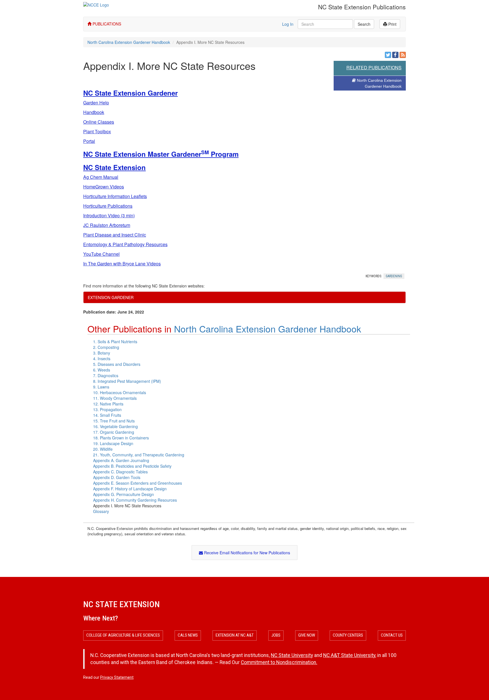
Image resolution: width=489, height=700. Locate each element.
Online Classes (98, 122)
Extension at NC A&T (235, 635)
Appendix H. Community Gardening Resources (135, 500)
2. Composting (106, 347)
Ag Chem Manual (100, 177)
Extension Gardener (111, 297)
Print (391, 24)
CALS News (188, 635)
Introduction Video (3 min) (109, 215)
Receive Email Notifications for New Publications (246, 552)
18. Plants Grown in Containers (121, 438)
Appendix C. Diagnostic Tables (120, 471)
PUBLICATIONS (106, 24)
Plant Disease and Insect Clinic (114, 234)
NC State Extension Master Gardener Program (161, 154)
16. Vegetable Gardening (115, 426)
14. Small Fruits (107, 415)
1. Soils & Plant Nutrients (115, 341)
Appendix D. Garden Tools (116, 477)
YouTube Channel (101, 254)
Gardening (394, 276)
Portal (89, 141)
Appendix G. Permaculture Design (123, 494)
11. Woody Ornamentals (115, 398)
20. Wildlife (103, 449)
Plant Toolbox (97, 131)
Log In (287, 24)
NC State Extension (114, 167)
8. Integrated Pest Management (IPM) (127, 381)
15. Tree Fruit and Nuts (114, 421)
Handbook (93, 112)
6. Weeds (101, 370)
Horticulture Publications (107, 206)
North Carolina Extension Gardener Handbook (128, 42)
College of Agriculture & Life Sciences (123, 635)
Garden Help (96, 102)
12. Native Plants (108, 404)
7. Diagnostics (105, 375)
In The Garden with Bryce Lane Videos (122, 263)
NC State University (292, 655)
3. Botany (101, 353)
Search (364, 24)
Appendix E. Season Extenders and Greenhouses (137, 483)
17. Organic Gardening (113, 432)
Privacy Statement (117, 677)
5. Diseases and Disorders (116, 364)
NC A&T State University (349, 655)
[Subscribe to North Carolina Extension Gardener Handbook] (403, 55)
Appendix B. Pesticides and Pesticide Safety (132, 466)
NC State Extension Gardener (130, 93)
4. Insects (101, 358)
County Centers (348, 635)
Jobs (275, 635)
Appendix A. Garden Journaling (121, 460)
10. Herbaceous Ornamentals (119, 392)
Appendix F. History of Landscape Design (130, 488)
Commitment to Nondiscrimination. (279, 662)
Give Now (306, 635)
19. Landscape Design (113, 443)
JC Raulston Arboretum (106, 225)
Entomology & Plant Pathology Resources (125, 244)
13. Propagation (107, 409)
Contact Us (392, 635)
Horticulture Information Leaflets (115, 196)
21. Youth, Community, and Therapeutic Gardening (138, 455)
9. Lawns (101, 387)
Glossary (101, 511)
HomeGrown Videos (103, 186)
